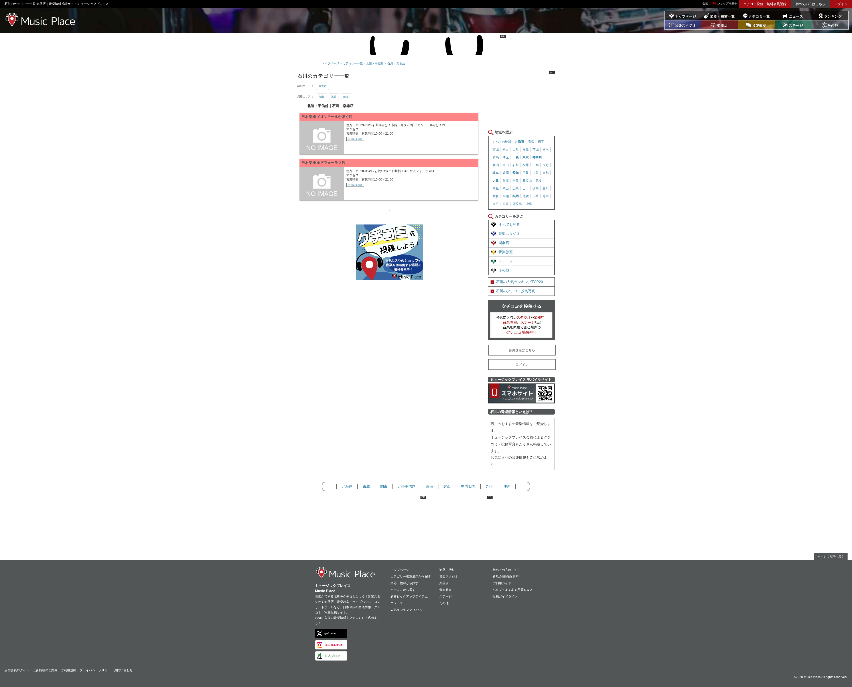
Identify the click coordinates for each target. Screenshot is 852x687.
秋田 (506, 149)
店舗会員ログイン (16, 670)
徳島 (535, 188)
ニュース (796, 16)
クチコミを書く (521, 320)
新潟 (496, 165)
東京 (526, 157)
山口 (526, 188)
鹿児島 (517, 204)
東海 (429, 486)
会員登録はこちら (522, 350)
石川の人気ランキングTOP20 (519, 282)
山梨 (535, 165)
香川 (545, 188)
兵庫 (506, 180)
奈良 (516, 180)
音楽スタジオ (509, 234)
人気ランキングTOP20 (406, 610)
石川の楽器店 (355, 138)
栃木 (545, 149)
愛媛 (496, 196)
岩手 (541, 141)
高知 (506, 196)
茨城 (535, 149)
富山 (321, 96)
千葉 (516, 157)
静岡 (506, 173)
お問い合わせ (123, 670)
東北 (366, 486)
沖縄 (529, 204)
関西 (447, 486)
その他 (504, 270)
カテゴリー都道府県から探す (410, 576)
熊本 (545, 196)
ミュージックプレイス (40, 19)
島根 (496, 188)
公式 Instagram (334, 644)
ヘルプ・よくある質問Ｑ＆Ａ (513, 590)
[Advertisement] (521, 99)
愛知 (516, 173)
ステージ (506, 261)
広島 (516, 188)
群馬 (496, 157)
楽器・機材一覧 (722, 16)
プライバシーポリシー (95, 670)
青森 (531, 141)
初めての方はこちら (810, 4)
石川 (390, 63)
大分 (496, 204)
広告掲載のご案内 (45, 670)
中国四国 (468, 486)
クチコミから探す (402, 590)
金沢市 (323, 86)
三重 (526, 173)
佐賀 (526, 196)
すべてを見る (509, 224)
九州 (489, 486)
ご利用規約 (68, 670)
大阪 (496, 180)
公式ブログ (332, 656)
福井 (333, 96)
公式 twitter (330, 633)
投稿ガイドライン (505, 596)
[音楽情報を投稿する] (389, 276)
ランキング (833, 16)
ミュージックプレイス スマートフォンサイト (521, 393)
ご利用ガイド (502, 583)
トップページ (685, 16)
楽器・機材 (447, 570)
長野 (545, 165)
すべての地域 (502, 141)
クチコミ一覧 (759, 16)
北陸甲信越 (407, 486)
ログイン (841, 4)
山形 (516, 149)
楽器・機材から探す (404, 583)
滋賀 (535, 173)
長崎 (535, 196)
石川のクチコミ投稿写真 (515, 291)
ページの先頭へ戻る (831, 556)
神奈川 (537, 157)
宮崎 (506, 204)
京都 (545, 173)
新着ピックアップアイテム (409, 596)
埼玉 (506, 157)
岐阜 (346, 96)
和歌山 (527, 180)
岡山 (506, 188)
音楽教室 (506, 252)
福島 (526, 149)
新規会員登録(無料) (506, 576)
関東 (383, 486)
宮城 (496, 149)
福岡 (516, 196)
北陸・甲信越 (375, 63)
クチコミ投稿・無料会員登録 (765, 4)
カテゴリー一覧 (353, 63)
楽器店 (400, 63)
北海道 (519, 141)
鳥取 (539, 180)
